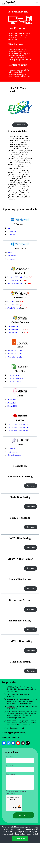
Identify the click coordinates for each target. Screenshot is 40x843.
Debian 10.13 (12, 406)
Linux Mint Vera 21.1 (15, 375)
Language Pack (12, 332)
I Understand (20, 838)
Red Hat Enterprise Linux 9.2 (17, 424)
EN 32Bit (10, 305)
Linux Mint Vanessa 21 (15, 378)
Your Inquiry (11, 774)
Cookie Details (33, 834)
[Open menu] (37, 2)
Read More (31, 486)
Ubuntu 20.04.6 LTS (14, 354)
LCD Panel (11, 706)
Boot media (11, 449)
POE (8, 712)
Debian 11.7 (11, 403)
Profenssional (12, 231)
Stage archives (12, 452)
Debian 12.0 (11, 400)
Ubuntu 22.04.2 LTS (14, 351)
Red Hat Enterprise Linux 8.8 (17, 427)
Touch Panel (11, 721)
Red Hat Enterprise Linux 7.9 (17, 430)
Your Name (10, 757)
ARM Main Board (14, 694)
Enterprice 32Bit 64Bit (15, 277)
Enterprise (11, 234)
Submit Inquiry (23, 815)
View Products (20, 125)
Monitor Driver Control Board (18, 699)
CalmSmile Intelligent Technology (11, 2)
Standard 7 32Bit (13, 326)
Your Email (10, 765)
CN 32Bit (10, 302)
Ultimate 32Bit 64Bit (14, 283)
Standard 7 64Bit (13, 329)
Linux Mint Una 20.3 (14, 381)
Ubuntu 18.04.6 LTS (14, 357)
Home (9, 228)
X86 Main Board (13, 687)
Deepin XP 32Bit (13, 308)
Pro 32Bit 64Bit (13, 280)
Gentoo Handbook (14, 455)
